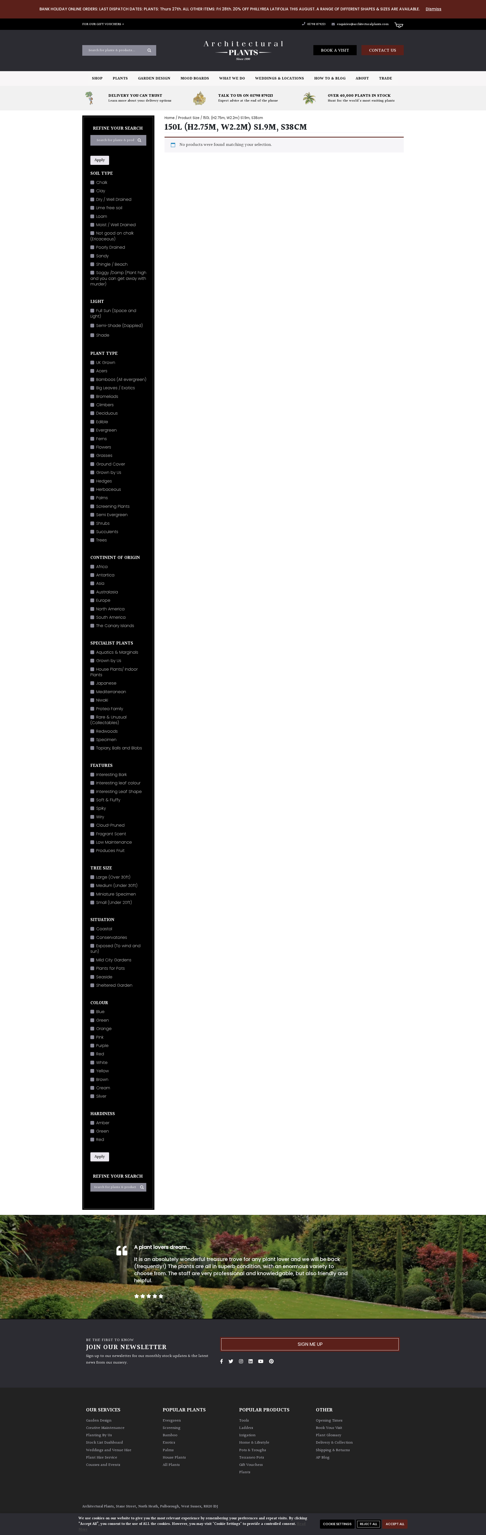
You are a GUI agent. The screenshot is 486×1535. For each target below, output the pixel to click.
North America (110, 609)
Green (102, 1020)
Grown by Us (108, 472)
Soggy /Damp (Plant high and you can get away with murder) (118, 278)
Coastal (104, 929)
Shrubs (103, 523)
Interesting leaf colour (118, 783)
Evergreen (106, 430)
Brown (102, 1079)
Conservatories (111, 937)
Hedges (104, 481)
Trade (385, 79)
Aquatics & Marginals (117, 652)
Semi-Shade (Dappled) (119, 325)
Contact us (382, 50)
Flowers (103, 447)
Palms (102, 498)
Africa (102, 567)
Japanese (106, 683)
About (362, 79)
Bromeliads (107, 396)
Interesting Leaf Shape (119, 791)
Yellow (102, 1071)
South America (111, 617)
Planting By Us (99, 1435)
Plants (120, 79)
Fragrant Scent (111, 834)
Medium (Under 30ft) (116, 885)
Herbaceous (108, 489)
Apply (99, 160)
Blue (100, 1012)
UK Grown (105, 362)
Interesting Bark (111, 775)
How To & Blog (330, 79)
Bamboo (170, 1435)
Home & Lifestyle (254, 1443)
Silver (101, 1096)
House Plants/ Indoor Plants (114, 672)
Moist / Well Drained (116, 225)
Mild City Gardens (113, 960)
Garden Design (154, 79)
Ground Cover (110, 464)
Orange (104, 1029)
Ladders (246, 1428)
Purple (102, 1045)
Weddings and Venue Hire (108, 1450)
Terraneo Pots (251, 1457)
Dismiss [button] (433, 9)
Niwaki (102, 700)
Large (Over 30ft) (113, 877)
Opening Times (329, 1420)
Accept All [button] (395, 1524)
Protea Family (109, 709)
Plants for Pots (110, 968)
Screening (171, 1428)
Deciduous (107, 413)
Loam (101, 216)
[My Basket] (399, 24)
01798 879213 (316, 24)
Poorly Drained (110, 247)
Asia (100, 583)
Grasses (104, 455)
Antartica (105, 575)
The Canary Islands (115, 626)
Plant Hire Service (101, 1457)
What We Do (232, 79)
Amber (102, 1123)
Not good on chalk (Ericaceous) (112, 236)
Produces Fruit (110, 850)
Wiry (100, 817)
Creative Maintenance (105, 1428)
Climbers (105, 405)
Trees (101, 540)
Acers (101, 371)
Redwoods (107, 731)
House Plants (174, 1457)
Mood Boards (194, 79)
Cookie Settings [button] (337, 1524)
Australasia (107, 592)
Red (100, 1054)
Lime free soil (109, 208)
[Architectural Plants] (243, 50)
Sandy (102, 256)
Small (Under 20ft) (114, 902)
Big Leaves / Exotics (115, 388)
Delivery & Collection (334, 1443)
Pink (100, 1037)
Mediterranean (111, 692)
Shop (97, 79)
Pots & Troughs (252, 1450)
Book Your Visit (329, 1428)
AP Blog (323, 1457)
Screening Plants (113, 506)
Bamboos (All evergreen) (121, 379)
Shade (102, 335)
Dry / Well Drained (113, 199)
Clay (100, 191)
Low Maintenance (114, 842)
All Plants (171, 1465)
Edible (102, 422)
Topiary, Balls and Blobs (119, 748)
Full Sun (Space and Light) (113, 313)
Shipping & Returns (333, 1450)
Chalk (101, 182)
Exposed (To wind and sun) (115, 948)
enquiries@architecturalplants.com (363, 24)
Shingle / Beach (112, 264)
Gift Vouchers (251, 1465)
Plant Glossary (328, 1435)
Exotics (169, 1443)
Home (170, 117)
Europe (103, 600)
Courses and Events (103, 1465)
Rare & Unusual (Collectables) (108, 720)
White (102, 1062)
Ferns (101, 439)
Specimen (106, 740)
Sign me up (310, 1344)
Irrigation (247, 1435)
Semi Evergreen (112, 515)
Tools (244, 1420)
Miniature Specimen (116, 894)
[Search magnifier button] (149, 50)
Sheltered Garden (114, 985)
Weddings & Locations (279, 79)
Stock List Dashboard (104, 1443)
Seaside (104, 977)
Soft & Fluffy (108, 800)
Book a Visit (335, 50)
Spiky (101, 808)
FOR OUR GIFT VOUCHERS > (103, 24)
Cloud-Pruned (110, 825)
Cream (103, 1088)
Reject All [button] (368, 1524)
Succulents (107, 532)
